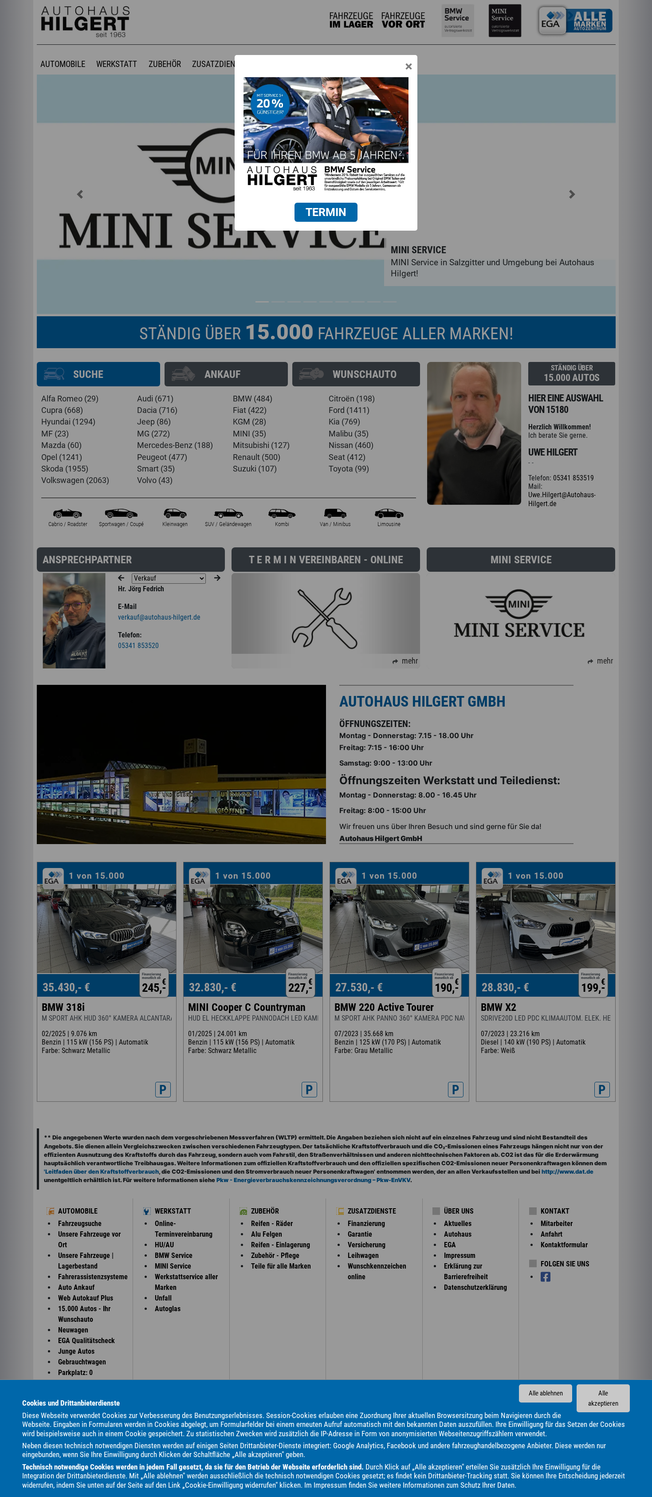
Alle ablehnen (546, 1393)
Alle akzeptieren (603, 1398)
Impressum (330, 1485)
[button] (326, 212)
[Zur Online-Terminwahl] (326, 135)
